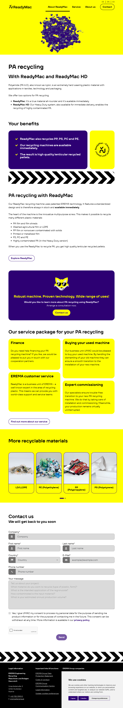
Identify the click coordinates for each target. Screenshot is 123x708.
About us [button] (90, 6)
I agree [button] (73, 698)
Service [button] (76, 6)
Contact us (61, 312)
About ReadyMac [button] (57, 6)
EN (108, 2)
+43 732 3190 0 (16, 696)
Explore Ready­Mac (21, 258)
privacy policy (81, 620)
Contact (107, 6)
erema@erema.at (17, 699)
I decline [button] (83, 698)
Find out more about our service (29, 421)
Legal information (43, 690)
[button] (62, 498)
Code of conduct (42, 680)
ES (113, 2)
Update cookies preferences (47, 693)
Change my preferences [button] (99, 698)
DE (103, 2)
